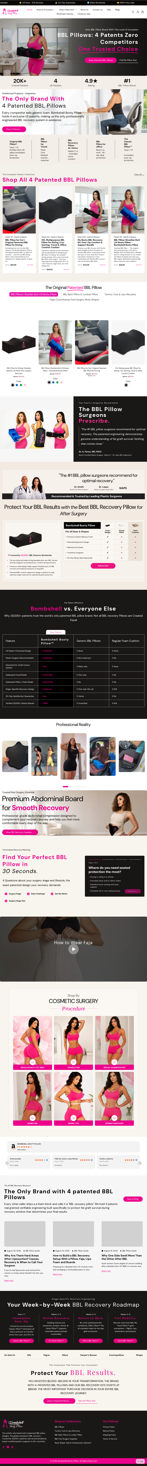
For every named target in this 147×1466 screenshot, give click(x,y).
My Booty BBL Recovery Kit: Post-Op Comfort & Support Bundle (90, 242)
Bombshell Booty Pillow (68, 1461)
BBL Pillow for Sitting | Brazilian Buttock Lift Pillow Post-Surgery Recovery (18, 371)
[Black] (12, 385)
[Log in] (137, 12)
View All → (139, 174)
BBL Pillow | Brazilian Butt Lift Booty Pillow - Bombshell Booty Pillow (127, 242)
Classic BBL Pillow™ (21, 1341)
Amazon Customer (107, 1159)
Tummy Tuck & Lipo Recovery (67, 1431)
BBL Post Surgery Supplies (66, 1439)
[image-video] (73, 949)
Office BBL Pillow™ (91, 1341)
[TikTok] (12, 1447)
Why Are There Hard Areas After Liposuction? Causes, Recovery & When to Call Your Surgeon (23, 1260)
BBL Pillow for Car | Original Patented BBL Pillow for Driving (16, 242)
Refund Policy (109, 1431)
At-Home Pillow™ (56, 1341)
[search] (133, 12)
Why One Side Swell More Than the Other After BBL (122, 1257)
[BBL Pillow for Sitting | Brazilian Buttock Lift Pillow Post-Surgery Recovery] (19, 342)
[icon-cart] (142, 12)
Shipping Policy (109, 1435)
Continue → (133, 891)
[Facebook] (3, 1447)
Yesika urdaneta (16, 1159)
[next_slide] (140, 1163)
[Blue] (16, 385)
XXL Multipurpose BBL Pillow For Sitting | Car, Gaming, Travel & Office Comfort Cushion (54, 244)
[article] (73, 306)
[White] (130, 385)
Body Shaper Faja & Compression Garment (73, 1443)
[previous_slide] (7, 1163)
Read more (8, 1280)
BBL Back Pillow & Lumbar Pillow (68, 1435)
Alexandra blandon (62, 1159)
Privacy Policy (109, 1427)
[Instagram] (8, 1447)
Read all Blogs (133, 1199)
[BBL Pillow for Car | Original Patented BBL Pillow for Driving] (91, 342)
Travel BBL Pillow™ (125, 1341)
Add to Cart (103, 566)
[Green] (20, 385)
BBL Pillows (59, 1427)
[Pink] (24, 385)
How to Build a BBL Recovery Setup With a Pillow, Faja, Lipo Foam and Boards (72, 1259)
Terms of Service (110, 1439)
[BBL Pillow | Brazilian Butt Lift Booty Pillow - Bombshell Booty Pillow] (55, 342)
